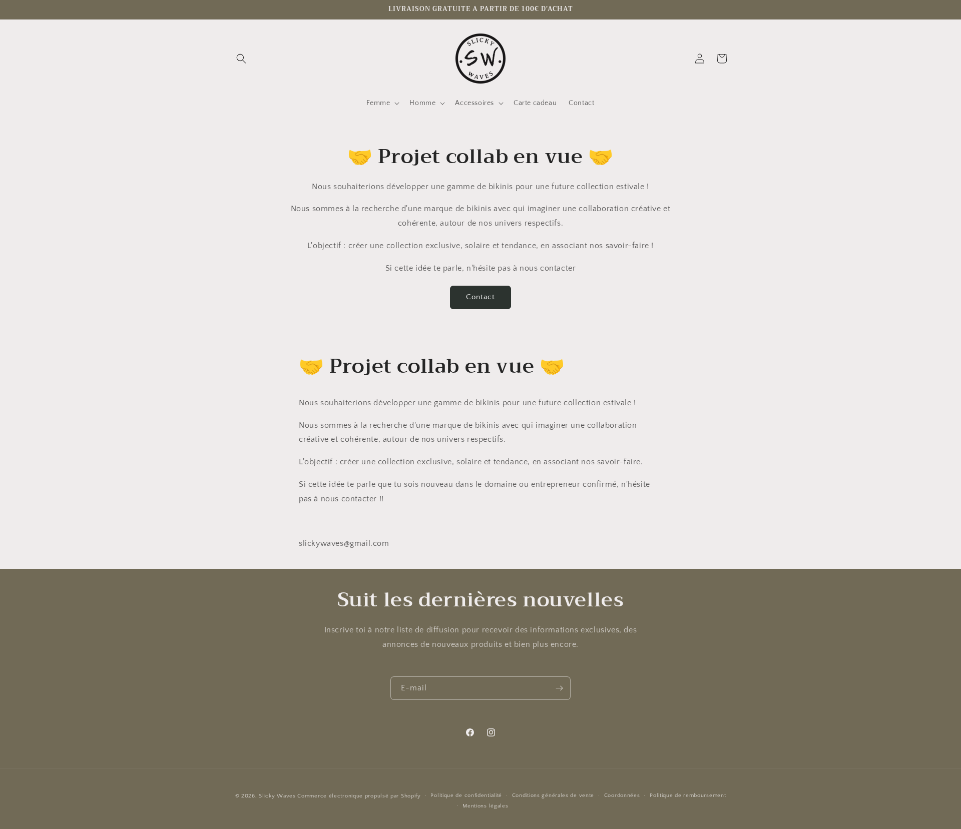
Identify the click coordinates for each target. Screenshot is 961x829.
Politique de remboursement (688, 795)
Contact (480, 297)
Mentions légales (485, 806)
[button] (241, 59)
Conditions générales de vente (553, 795)
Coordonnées (622, 795)
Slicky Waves (277, 796)
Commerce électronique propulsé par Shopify (358, 796)
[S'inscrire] (559, 688)
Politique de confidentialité (466, 795)
